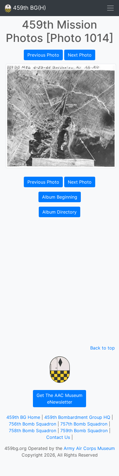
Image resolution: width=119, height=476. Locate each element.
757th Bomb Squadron (83, 424)
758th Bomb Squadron (32, 430)
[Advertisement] (59, 282)
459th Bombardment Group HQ (77, 417)
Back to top (102, 348)
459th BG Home (23, 417)
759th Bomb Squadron (84, 430)
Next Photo (80, 55)
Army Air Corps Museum (89, 448)
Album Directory (59, 212)
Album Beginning (59, 197)
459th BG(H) (28, 7)
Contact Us (58, 437)
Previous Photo (43, 55)
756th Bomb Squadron (32, 424)
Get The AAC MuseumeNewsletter (59, 399)
